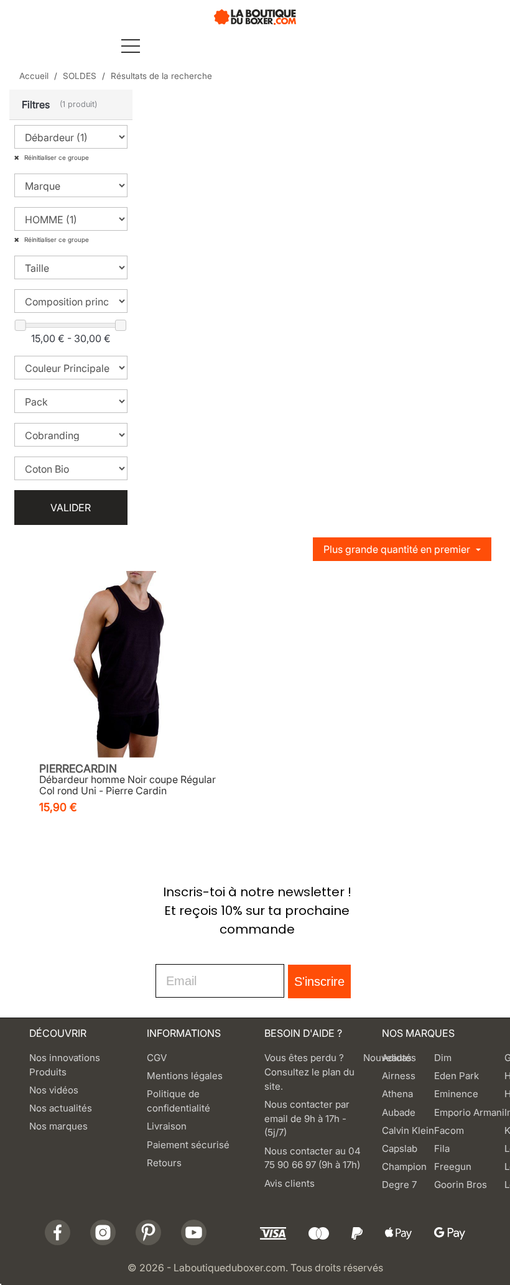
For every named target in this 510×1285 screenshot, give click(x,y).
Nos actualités (60, 1108)
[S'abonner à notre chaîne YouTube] (193, 1232)
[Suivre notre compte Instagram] (103, 1232)
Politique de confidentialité (178, 1101)
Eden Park (456, 1076)
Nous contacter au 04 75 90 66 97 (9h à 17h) (312, 1158)
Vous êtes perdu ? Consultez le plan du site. (309, 1072)
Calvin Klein (408, 1130)
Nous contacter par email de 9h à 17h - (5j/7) (307, 1118)
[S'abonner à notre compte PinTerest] (148, 1232)
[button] (70, 105)
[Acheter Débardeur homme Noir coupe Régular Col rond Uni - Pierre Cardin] (127, 664)
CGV (157, 1058)
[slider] (20, 325)
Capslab (399, 1148)
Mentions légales (185, 1076)
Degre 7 (399, 1184)
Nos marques (58, 1126)
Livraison (167, 1126)
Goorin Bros (460, 1184)
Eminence (456, 1094)
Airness (398, 1076)
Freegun (452, 1166)
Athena (397, 1094)
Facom (449, 1130)
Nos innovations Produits (64, 1065)
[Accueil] (255, 16)
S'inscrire (319, 981)
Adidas (397, 1058)
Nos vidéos (53, 1090)
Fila (442, 1148)
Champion (404, 1166)
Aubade (398, 1112)
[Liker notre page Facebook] (57, 1232)
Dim (443, 1058)
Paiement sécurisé (188, 1145)
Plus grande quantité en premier (398, 549)
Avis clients (289, 1183)
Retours (164, 1163)
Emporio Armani (469, 1112)
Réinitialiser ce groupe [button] (55, 157)
